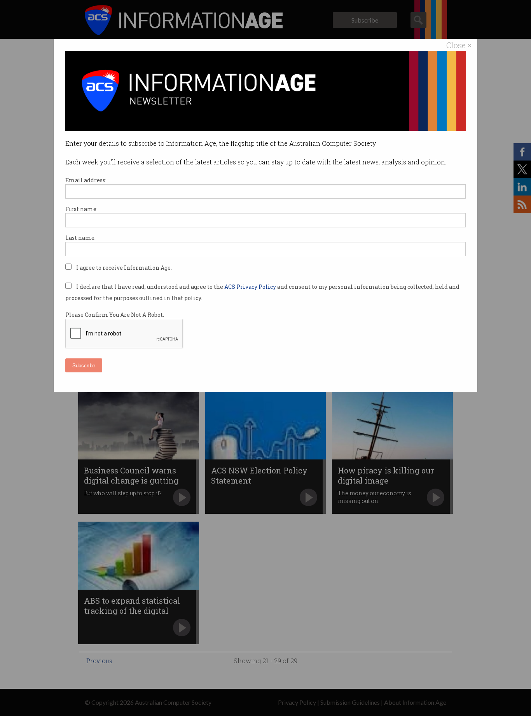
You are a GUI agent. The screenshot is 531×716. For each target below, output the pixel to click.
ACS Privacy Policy (250, 286)
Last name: (80, 237)
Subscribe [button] (83, 365)
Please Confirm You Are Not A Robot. (114, 314)
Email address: (86, 180)
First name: (81, 209)
